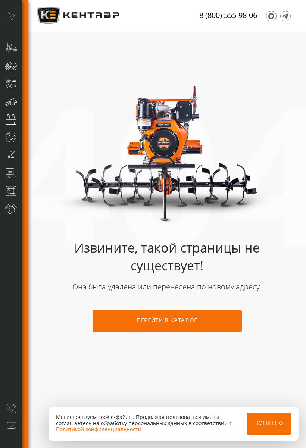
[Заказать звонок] (11, 408)
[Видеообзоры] (11, 425)
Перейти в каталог (167, 321)
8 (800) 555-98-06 (228, 16)
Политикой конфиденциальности (98, 429)
